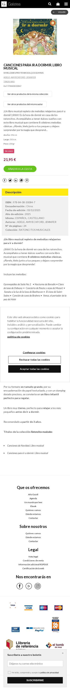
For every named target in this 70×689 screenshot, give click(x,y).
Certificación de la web (33, 568)
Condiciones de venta (33, 560)
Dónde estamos (33, 514)
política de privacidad (49, 672)
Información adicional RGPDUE (33, 564)
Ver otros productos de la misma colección (27, 94)
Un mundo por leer (33, 502)
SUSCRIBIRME (35, 680)
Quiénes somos (33, 510)
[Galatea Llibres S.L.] (11, 4)
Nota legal (33, 556)
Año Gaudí (33, 494)
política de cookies (18, 336)
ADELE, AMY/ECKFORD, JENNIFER (20, 77)
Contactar (33, 518)
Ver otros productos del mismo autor (25, 104)
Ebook (33, 506)
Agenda (33, 498)
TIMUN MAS (9, 82)
